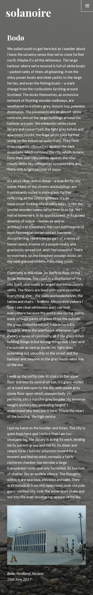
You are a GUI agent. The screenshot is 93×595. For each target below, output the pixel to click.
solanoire (28, 12)
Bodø (15, 37)
